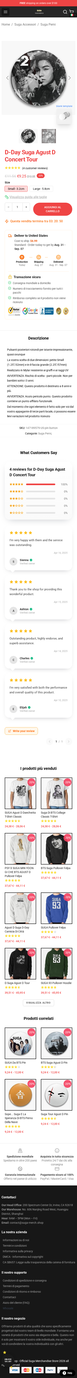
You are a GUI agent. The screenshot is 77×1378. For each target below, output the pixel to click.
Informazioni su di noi (16, 1240)
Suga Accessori (25, 24)
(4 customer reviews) (35, 168)
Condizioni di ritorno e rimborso (22, 1291)
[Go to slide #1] (28, 136)
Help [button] (70, 1373)
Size (7, 182)
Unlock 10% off (8, 1360)
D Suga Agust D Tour (17, 983)
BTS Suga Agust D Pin (54, 1062)
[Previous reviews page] (49, 741)
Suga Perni (48, 24)
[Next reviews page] (68, 741)
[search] (65, 12)
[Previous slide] (8, 78)
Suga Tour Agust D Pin (54, 1114)
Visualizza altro (38, 1002)
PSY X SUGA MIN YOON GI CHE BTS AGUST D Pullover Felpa (19, 872)
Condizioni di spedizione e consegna (25, 1280)
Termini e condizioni (15, 1245)
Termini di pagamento (16, 1286)
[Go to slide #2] (48, 136)
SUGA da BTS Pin (15, 1062)
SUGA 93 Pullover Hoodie (56, 983)
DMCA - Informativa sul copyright (23, 1256)
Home (6, 24)
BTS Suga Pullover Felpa (55, 868)
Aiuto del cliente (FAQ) (16, 1302)
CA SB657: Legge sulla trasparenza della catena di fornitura (39, 1262)
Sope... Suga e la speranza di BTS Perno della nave (19, 1118)
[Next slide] (69, 78)
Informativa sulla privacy (18, 1251)
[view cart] (71, 12)
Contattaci (9, 1297)
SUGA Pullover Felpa (53, 927)
